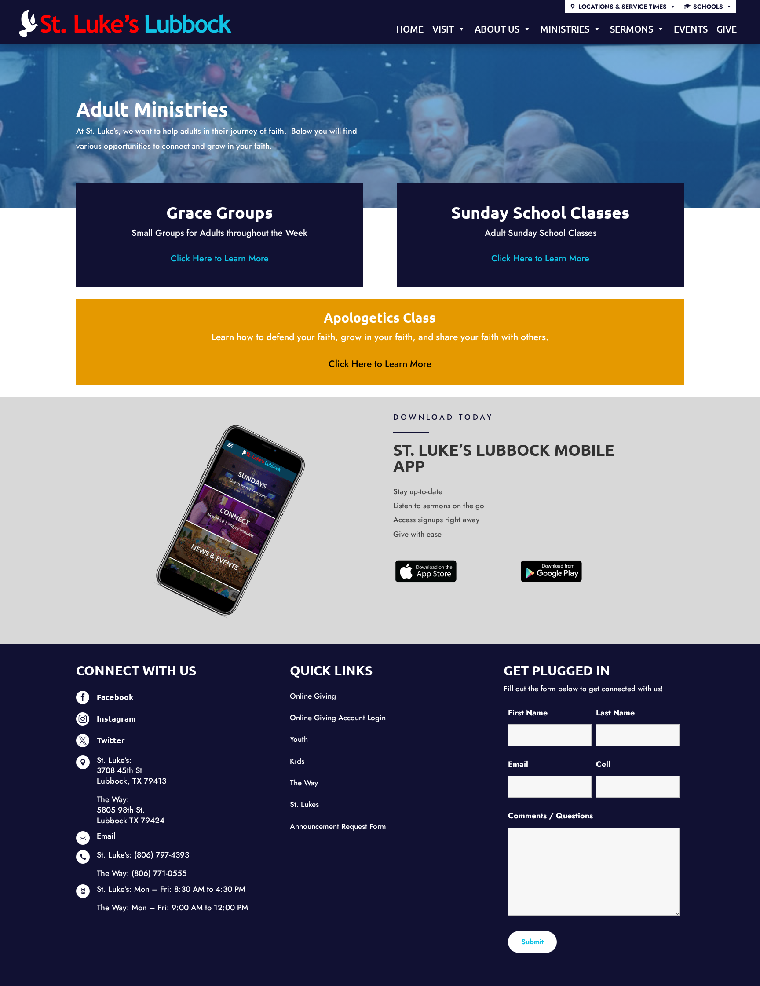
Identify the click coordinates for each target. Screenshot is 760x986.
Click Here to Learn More (220, 258)
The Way (304, 782)
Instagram (116, 718)
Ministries (564, 29)
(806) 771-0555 (159, 873)
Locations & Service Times (622, 6)
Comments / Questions (550, 815)
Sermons (631, 29)
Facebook (115, 697)
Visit (443, 29)
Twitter (111, 740)
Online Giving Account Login (338, 717)
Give (726, 29)
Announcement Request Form (338, 826)
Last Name (615, 712)
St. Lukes (304, 804)
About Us (497, 29)
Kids (297, 761)
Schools (708, 6)
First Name (528, 712)
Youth (299, 739)
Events (691, 29)
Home (410, 29)
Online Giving (313, 696)
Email (106, 836)
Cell (603, 764)
